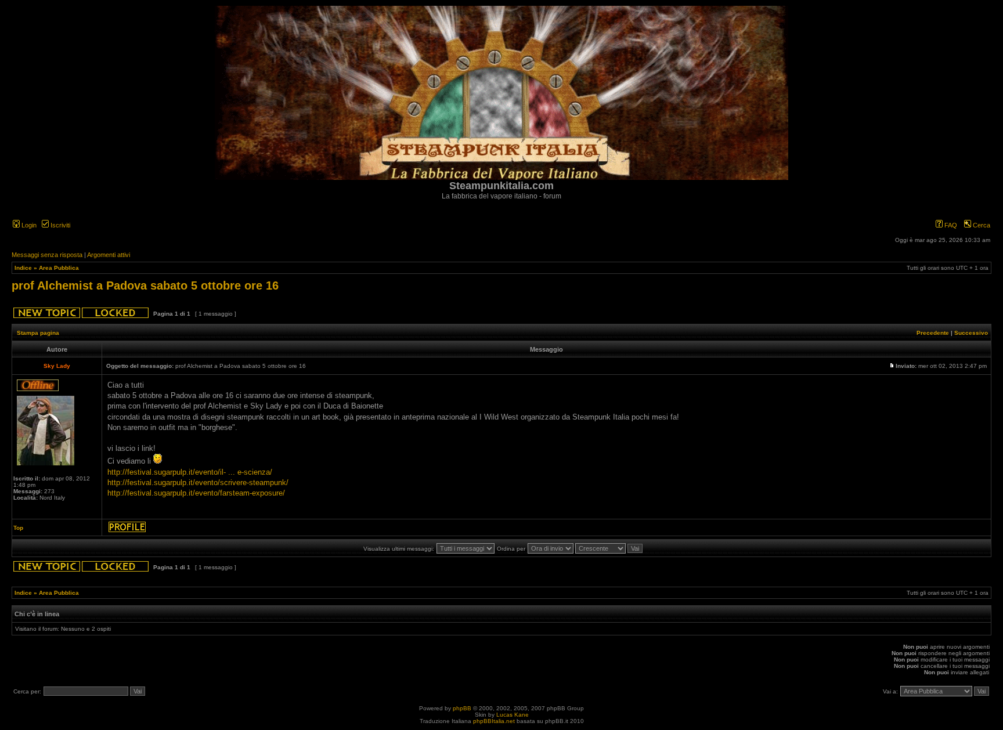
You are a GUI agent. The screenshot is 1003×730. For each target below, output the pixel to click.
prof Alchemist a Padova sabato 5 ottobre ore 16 (145, 285)
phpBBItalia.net (494, 721)
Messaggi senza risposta (47, 254)
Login (28, 225)
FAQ (950, 225)
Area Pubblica (59, 268)
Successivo (971, 333)
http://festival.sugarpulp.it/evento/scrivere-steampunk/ (197, 482)
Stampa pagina (38, 333)
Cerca (980, 225)
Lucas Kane (512, 714)
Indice (23, 268)
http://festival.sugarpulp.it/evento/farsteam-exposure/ (196, 493)
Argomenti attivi (108, 254)
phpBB (462, 708)
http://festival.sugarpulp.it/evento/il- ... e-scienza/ (189, 472)
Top (18, 528)
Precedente (933, 333)
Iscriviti (59, 225)
